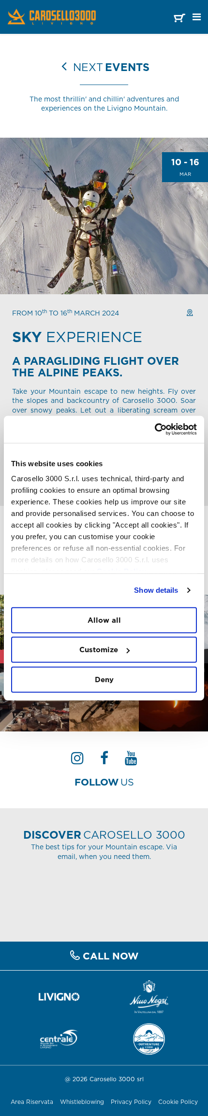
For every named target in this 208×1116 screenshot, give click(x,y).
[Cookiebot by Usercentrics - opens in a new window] (154, 429)
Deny (104, 679)
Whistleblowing (82, 1102)
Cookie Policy (178, 1102)
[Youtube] (131, 761)
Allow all (104, 620)
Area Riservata (32, 1102)
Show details (156, 590)
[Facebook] (104, 761)
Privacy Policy (131, 1102)
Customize (98, 649)
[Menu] (197, 17)
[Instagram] (77, 761)
